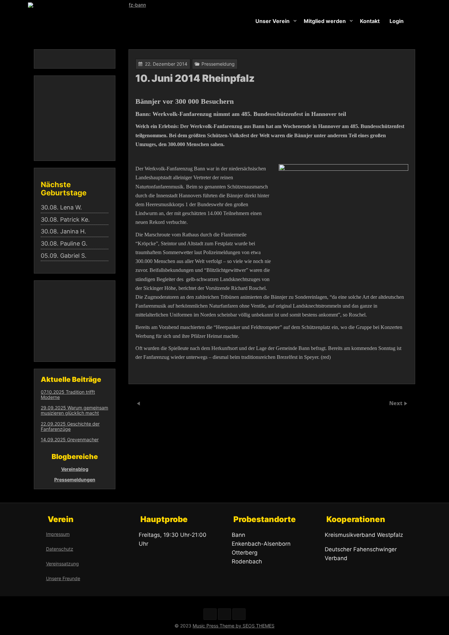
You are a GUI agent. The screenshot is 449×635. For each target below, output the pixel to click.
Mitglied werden (325, 21)
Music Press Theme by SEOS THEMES (233, 625)
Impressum (58, 534)
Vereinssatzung (62, 563)
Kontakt (370, 21)
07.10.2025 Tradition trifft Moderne (68, 394)
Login (397, 21)
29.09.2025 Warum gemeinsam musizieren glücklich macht (74, 410)
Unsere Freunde (63, 578)
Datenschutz (59, 549)
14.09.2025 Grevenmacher (70, 439)
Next (396, 403)
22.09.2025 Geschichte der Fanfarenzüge (70, 426)
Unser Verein (272, 21)
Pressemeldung (218, 64)
